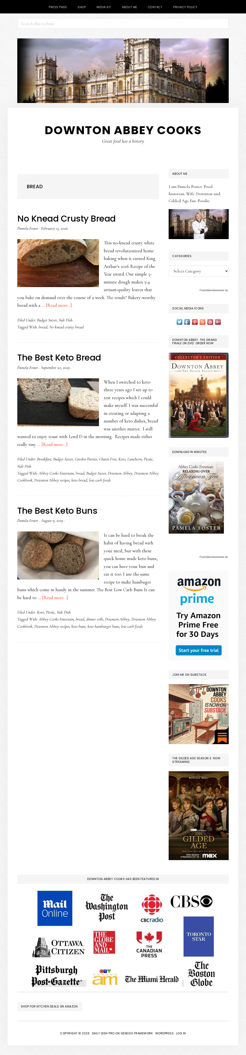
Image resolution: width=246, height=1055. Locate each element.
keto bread (79, 480)
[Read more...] (59, 305)
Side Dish (66, 320)
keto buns (78, 626)
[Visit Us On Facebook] (187, 321)
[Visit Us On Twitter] (179, 321)
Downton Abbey (120, 473)
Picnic (148, 459)
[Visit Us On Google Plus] (218, 321)
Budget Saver (47, 320)
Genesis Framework (137, 1033)
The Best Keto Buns (57, 511)
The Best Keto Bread (59, 357)
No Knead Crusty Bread (66, 218)
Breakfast (44, 459)
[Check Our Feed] (202, 321)
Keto (121, 459)
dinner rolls (94, 619)
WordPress (164, 1033)
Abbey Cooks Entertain (56, 473)
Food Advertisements (212, 290)
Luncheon (134, 459)
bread (43, 327)
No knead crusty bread (66, 327)
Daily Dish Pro (103, 1033)
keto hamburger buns (103, 626)
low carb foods (100, 480)
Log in (181, 1033)
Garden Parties (86, 459)
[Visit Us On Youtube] (210, 321)
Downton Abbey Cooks (123, 130)
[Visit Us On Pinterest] (195, 321)
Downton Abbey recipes (51, 480)
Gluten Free (108, 459)
